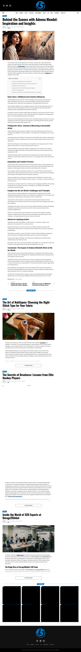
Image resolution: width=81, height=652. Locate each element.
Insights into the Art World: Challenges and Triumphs (23, 88)
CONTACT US (63, 13)
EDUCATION (31, 13)
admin (9, 28)
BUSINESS (21, 13)
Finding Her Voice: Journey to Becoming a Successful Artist (24, 83)
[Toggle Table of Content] (39, 79)
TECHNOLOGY (56, 13)
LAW (48, 13)
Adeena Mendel (19, 279)
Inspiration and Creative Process (19, 85)
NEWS (52, 13)
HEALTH (44, 13)
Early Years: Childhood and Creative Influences (22, 81)
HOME (17, 13)
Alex (8, 382)
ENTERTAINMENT (38, 13)
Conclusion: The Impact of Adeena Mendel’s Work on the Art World (26, 92)
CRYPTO (26, 13)
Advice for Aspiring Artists (17, 90)
